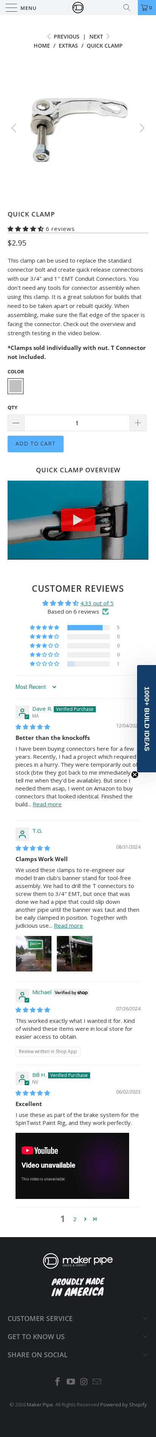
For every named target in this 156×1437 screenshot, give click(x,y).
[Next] (141, 128)
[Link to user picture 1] (34, 954)
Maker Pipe (40, 1404)
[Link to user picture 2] (74, 954)
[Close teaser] (135, 774)
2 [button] (74, 1219)
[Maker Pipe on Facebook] (58, 1382)
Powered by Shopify (123, 1404)
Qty (12, 407)
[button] (26, 228)
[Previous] (15, 128)
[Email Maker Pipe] (97, 1382)
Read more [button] (47, 804)
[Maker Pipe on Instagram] (84, 1382)
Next (97, 36)
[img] (33, 726)
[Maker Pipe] (78, 7)
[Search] (129, 7)
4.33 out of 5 (97, 603)
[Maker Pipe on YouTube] (71, 1382)
